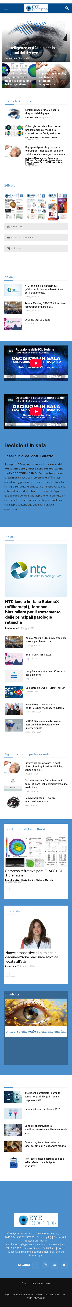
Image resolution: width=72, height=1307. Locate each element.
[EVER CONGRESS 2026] (13, 324)
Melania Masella (44, 880)
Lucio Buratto (32, 137)
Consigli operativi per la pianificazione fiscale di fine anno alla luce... (45, 1129)
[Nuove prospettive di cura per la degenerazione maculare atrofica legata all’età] (36, 933)
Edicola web (17, 226)
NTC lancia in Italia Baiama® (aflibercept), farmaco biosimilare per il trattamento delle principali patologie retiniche (33, 612)
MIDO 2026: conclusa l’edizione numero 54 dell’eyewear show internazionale (43, 724)
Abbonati (16, 248)
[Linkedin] (54, 1265)
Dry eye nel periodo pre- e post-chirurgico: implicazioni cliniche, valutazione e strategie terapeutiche (45, 151)
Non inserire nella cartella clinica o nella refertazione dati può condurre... (44, 1162)
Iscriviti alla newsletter (22, 237)
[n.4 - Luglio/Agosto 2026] (14, 207)
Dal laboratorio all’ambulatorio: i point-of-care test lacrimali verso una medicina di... (46, 784)
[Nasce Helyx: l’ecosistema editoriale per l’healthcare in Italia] (14, 709)
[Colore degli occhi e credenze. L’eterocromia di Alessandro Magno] (13, 1147)
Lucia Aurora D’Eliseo (44, 162)
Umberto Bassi (49, 137)
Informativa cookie (41, 1283)
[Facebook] (35, 1265)
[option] (36, 1018)
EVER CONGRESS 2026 (37, 319)
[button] (67, 8)
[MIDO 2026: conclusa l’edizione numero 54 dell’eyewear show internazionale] (14, 725)
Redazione (11, 628)
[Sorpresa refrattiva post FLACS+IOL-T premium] (36, 851)
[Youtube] (64, 1265)
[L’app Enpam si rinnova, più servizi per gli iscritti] (14, 676)
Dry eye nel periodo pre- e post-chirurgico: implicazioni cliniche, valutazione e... (44, 766)
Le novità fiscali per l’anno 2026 (42, 1109)
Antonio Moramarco (35, 158)
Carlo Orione (10, 58)
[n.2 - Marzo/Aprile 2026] (58, 207)
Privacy (25, 1283)
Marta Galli (27, 880)
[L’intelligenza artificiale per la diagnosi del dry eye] (14, 114)
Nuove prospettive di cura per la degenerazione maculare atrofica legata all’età (31, 957)
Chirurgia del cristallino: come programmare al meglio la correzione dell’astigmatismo (42, 130)
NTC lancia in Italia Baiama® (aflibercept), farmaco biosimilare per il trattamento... (44, 289)
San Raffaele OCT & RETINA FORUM (45, 687)
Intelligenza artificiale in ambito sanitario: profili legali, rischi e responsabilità (42, 1097)
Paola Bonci (41, 160)
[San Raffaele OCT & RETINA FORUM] (14, 692)
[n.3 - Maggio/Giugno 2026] (36, 207)
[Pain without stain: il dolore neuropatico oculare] (13, 802)
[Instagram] (45, 1264)
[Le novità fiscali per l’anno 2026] (13, 1114)
